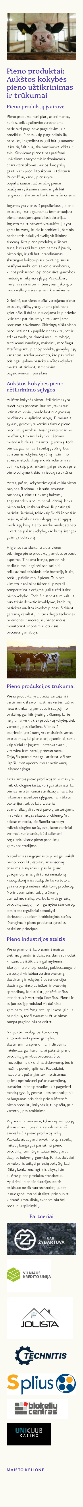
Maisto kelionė (25, 1469)
